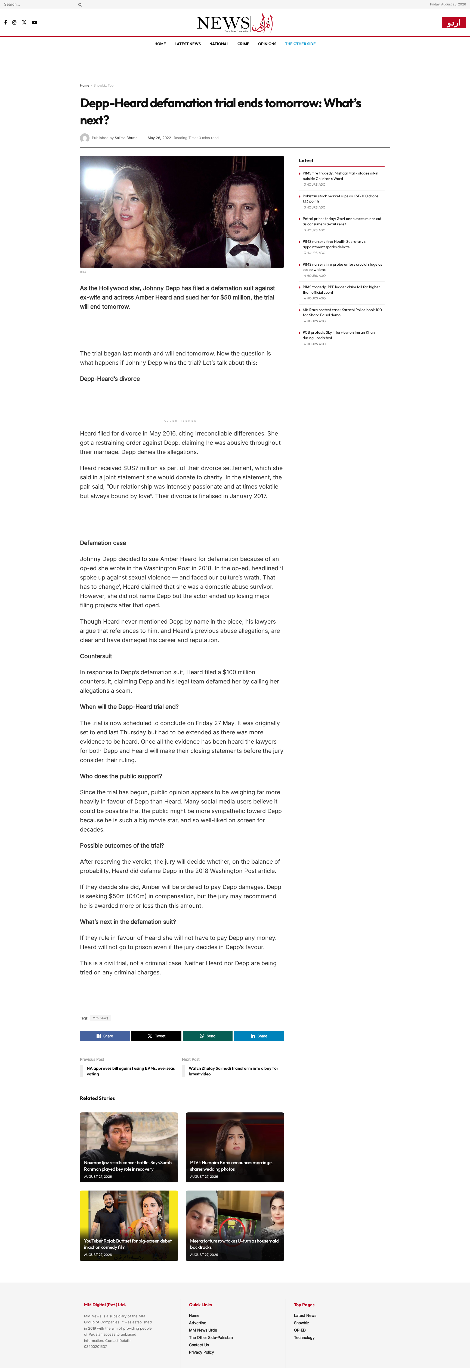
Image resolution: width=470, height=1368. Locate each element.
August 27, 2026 (98, 1176)
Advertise (197, 1322)
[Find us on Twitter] (24, 22)
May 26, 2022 (159, 138)
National (219, 43)
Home (160, 43)
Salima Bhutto (126, 138)
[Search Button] (79, 4)
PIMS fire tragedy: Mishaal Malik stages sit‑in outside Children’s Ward (340, 176)
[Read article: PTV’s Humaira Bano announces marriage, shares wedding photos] (235, 1147)
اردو (453, 22)
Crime (243, 43)
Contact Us (199, 1344)
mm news (100, 1018)
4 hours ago (315, 276)
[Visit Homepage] (235, 22)
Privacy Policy (201, 1352)
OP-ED (300, 1330)
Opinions (267, 43)
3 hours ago (315, 184)
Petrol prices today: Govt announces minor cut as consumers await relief (342, 221)
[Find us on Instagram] (14, 23)
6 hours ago (315, 344)
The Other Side (300, 43)
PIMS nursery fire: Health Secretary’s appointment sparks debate (334, 244)
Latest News (188, 43)
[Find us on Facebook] (5, 23)
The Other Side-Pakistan (211, 1337)
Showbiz (301, 1322)
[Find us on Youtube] (34, 23)
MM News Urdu (203, 1330)
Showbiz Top (103, 85)
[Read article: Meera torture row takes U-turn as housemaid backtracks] (235, 1225)
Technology (304, 1337)
